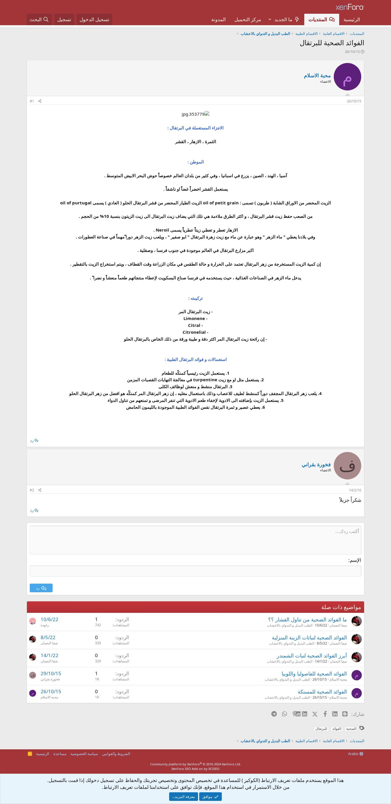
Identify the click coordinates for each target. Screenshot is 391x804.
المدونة (218, 19)
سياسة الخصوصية (84, 753)
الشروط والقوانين (116, 753)
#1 (32, 101)
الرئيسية (351, 19)
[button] (269, 19)
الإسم (355, 560)
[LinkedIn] (305, 714)
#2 (32, 490)
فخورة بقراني (50, 679)
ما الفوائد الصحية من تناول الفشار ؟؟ (307, 619)
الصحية (351, 728)
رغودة (45, 625)
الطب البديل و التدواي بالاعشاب (289, 625)
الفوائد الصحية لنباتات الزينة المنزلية (309, 637)
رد (31, 440)
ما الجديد (283, 19)
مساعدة (60, 753)
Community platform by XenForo (195, 764)
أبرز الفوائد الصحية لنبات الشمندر (312, 655)
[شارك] (40, 101)
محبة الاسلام (317, 75)
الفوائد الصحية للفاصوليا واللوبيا (314, 673)
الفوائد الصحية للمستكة (322, 691)
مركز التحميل (247, 19)
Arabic (354, 753)
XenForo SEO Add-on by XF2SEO (195, 769)
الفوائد (336, 728)
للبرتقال (321, 728)
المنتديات (318, 19)
